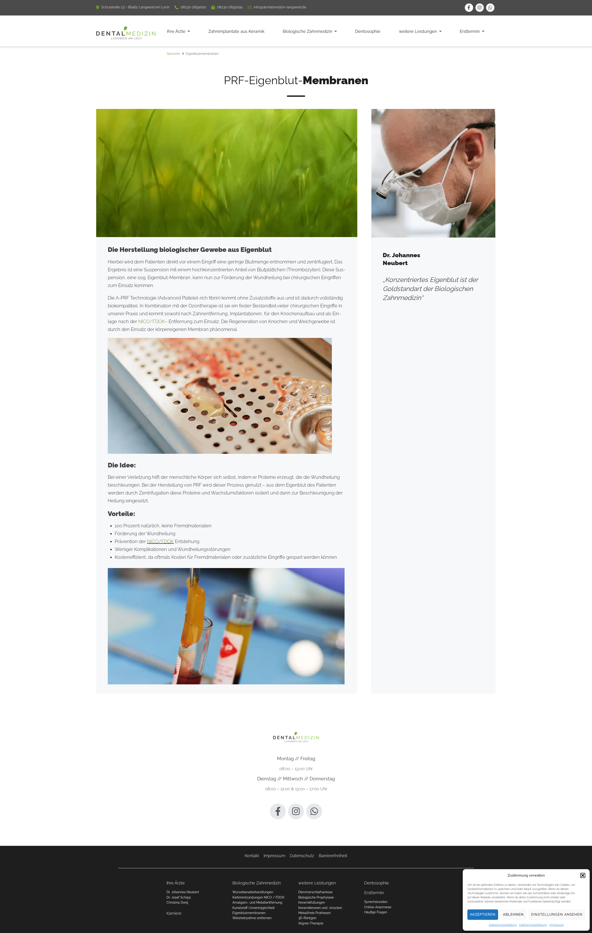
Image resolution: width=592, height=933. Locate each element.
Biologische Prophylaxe (316, 897)
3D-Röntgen (307, 918)
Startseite (173, 54)
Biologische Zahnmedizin (256, 882)
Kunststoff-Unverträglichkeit (253, 908)
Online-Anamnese (377, 907)
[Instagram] (479, 7)
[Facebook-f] (469, 7)
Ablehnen (513, 914)
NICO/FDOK (151, 321)
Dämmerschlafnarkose (315, 892)
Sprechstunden (375, 902)
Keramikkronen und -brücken (320, 908)
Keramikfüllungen (311, 902)
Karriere (174, 913)
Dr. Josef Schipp (178, 897)
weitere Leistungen (317, 882)
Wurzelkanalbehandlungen (252, 892)
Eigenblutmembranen (248, 913)
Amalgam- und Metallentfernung (257, 902)
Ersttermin (374, 892)
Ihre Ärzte (175, 882)
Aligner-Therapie (310, 923)
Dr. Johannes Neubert (182, 892)
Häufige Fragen (375, 912)
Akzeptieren (483, 914)
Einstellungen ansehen (557, 914)
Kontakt (252, 855)
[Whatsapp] (490, 7)
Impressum (556, 925)
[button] (582, 875)
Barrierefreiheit (333, 855)
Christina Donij (177, 902)
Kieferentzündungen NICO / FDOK (258, 897)
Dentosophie (376, 882)
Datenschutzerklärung (503, 925)
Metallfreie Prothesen (314, 913)
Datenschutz (302, 855)
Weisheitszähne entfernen (251, 918)
